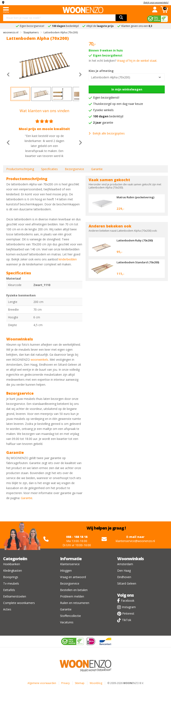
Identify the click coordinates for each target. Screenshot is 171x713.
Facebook (127, 601)
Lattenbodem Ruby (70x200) (135, 240)
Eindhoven (124, 577)
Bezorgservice (74, 169)
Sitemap (79, 683)
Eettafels (9, 590)
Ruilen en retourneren (74, 603)
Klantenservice (70, 564)
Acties (7, 609)
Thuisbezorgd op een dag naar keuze (118, 104)
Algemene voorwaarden (42, 683)
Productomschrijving (20, 169)
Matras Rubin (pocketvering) (135, 197)
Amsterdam (125, 564)
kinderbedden (68, 259)
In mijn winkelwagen (126, 89)
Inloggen (66, 570)
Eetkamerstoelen (14, 596)
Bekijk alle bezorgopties (109, 133)
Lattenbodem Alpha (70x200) (110, 77)
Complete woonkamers (19, 603)
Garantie (97, 169)
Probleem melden (72, 596)
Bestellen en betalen (74, 590)
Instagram (129, 607)
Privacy (65, 683)
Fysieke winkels (103, 110)
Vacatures (66, 622)
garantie (103, 122)
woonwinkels (39, 360)
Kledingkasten (12, 570)
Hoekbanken (11, 564)
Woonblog (96, 683)
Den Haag (124, 570)
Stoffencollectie (70, 616)
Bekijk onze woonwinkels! (155, 2)
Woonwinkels (130, 558)
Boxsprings (10, 577)
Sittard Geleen (126, 583)
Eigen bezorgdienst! (106, 97)
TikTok (126, 620)
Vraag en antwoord (73, 577)
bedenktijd (108, 116)
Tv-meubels (11, 583)
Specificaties (49, 169)
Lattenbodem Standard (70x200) (138, 262)
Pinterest (128, 613)
